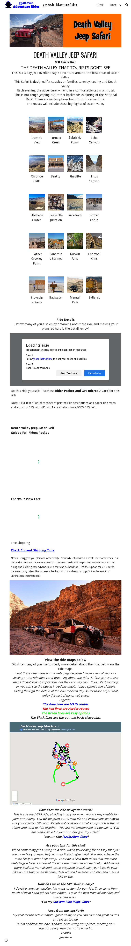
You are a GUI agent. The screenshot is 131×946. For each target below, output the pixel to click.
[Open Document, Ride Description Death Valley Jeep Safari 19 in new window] (115, 337)
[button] (127, 5)
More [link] (113, 5)
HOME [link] (100, 5)
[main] (65, 78)
